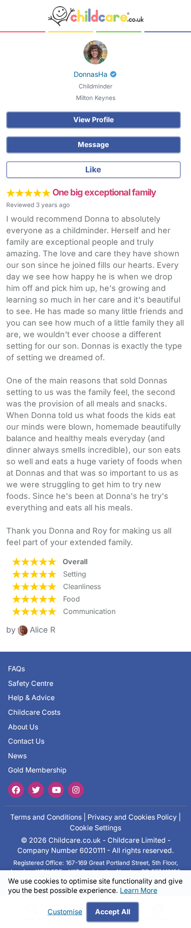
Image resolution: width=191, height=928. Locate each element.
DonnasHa (90, 74)
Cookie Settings (95, 828)
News (17, 756)
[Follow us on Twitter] (36, 790)
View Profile (93, 120)
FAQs (16, 669)
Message (93, 144)
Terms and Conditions (46, 817)
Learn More (138, 890)
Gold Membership (37, 770)
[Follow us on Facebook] (16, 790)
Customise (65, 912)
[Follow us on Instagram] (76, 790)
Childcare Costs (34, 712)
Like (93, 169)
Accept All (112, 912)
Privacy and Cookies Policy (132, 817)
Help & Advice (31, 697)
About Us (23, 727)
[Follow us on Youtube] (56, 790)
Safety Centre (30, 683)
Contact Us (26, 741)
